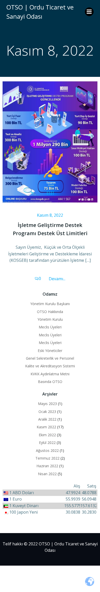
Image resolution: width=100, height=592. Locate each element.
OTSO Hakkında (50, 311)
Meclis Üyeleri (50, 327)
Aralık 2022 (47, 419)
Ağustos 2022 (47, 450)
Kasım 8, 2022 (50, 215)
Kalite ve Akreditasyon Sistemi (50, 365)
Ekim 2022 (47, 434)
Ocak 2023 (47, 411)
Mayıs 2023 (47, 403)
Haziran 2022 (47, 465)
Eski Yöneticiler (50, 350)
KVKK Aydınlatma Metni (50, 373)
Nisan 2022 (47, 473)
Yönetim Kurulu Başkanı (50, 303)
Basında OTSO (50, 381)
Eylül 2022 (47, 442)
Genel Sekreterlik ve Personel (50, 358)
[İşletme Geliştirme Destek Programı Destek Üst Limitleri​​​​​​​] (50, 141)
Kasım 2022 (46, 426)
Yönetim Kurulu (50, 319)
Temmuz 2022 (47, 458)
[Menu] (89, 11)
